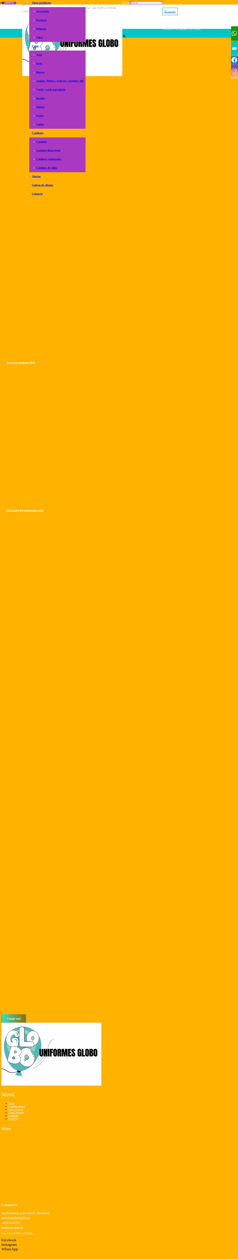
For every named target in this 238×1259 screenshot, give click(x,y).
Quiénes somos (16, 1106)
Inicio (11, 1103)
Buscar (126, 2)
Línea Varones (16, 1112)
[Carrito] (170, 11)
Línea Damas (15, 1109)
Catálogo (13, 1118)
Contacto (13, 1115)
